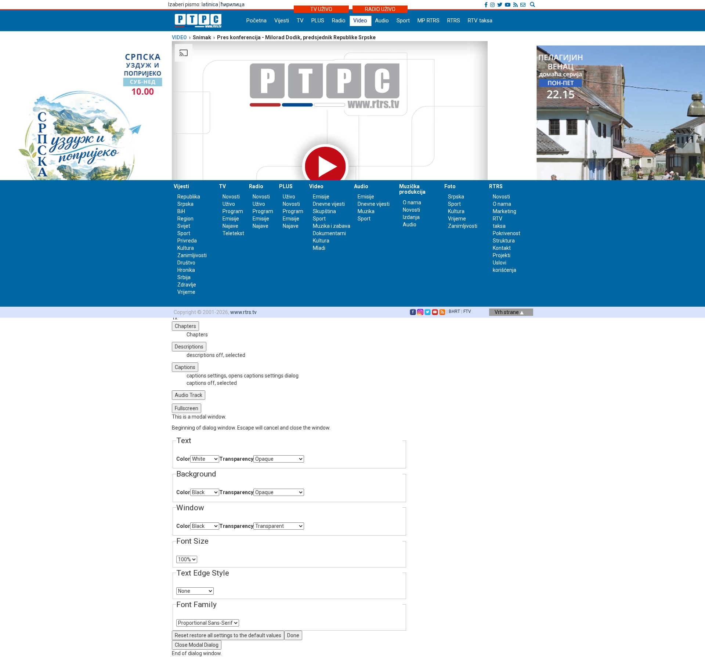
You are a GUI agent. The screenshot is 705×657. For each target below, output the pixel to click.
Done (293, 635)
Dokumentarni (329, 233)
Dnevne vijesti (329, 204)
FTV (467, 311)
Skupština (324, 211)
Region (185, 219)
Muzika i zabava (331, 226)
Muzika (366, 211)
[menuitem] (297, 375)
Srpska (456, 197)
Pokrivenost (506, 233)
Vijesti (281, 20)
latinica (210, 4)
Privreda (187, 241)
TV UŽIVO (321, 9)
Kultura (185, 248)
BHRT (454, 311)
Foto (450, 186)
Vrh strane (507, 312)
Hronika (186, 270)
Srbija (184, 277)
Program (233, 211)
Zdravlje (186, 285)
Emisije (231, 219)
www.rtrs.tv (243, 312)
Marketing (504, 211)
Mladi (319, 248)
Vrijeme (186, 292)
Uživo (229, 204)
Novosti (231, 197)
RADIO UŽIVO (380, 9)
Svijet (183, 226)
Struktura (504, 241)
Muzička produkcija (412, 189)
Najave (230, 226)
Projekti (501, 255)
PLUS (317, 20)
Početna (256, 20)
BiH (181, 211)
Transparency (236, 459)
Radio (339, 20)
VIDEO (179, 37)
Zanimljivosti (192, 255)
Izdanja (411, 217)
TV (300, 20)
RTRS (453, 20)
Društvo (186, 263)
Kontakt (502, 248)
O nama (412, 202)
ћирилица (233, 4)
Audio (382, 20)
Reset (228, 635)
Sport (403, 20)
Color (183, 459)
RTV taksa (480, 20)
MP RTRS (428, 20)
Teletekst (233, 233)
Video (360, 20)
